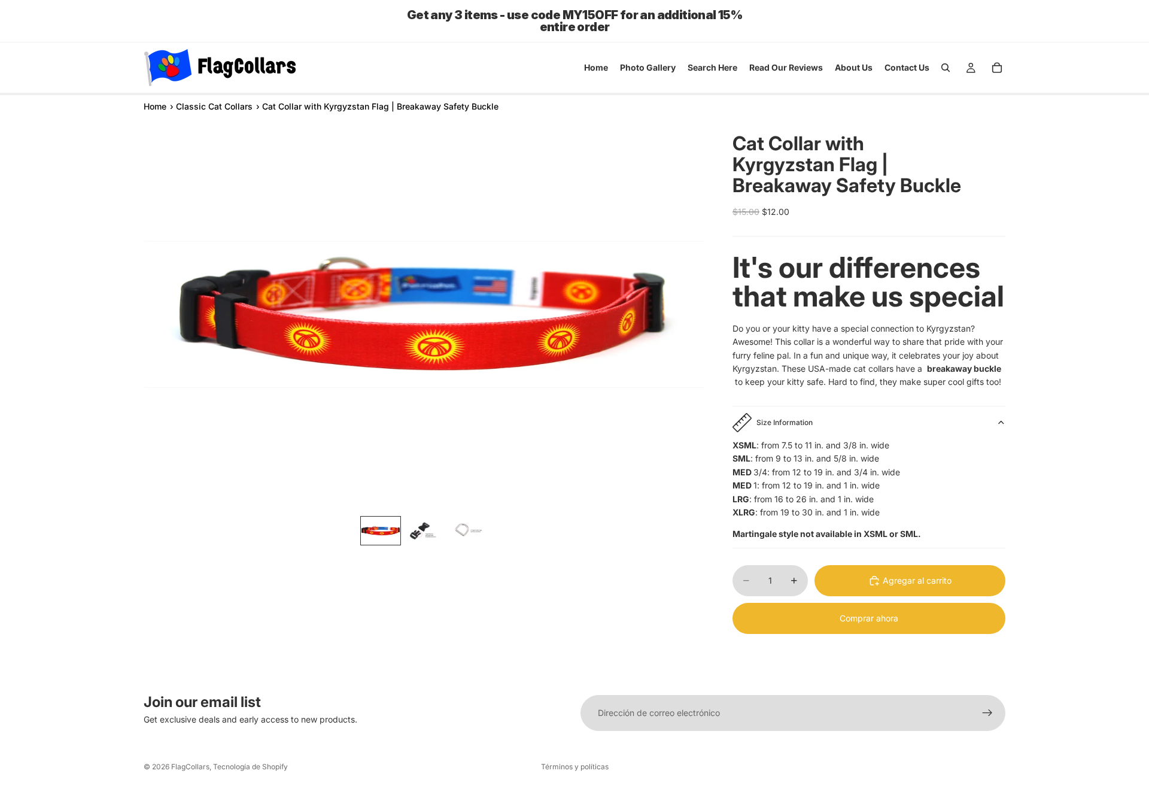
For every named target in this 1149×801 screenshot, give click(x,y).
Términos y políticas (575, 766)
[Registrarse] (987, 713)
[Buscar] (945, 67)
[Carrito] (997, 67)
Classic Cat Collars (214, 106)
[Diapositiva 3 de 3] (467, 530)
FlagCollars (190, 766)
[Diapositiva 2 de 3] (424, 530)
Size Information (784, 422)
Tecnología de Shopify (250, 766)
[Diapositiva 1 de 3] (380, 530)
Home (155, 106)
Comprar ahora (869, 618)
